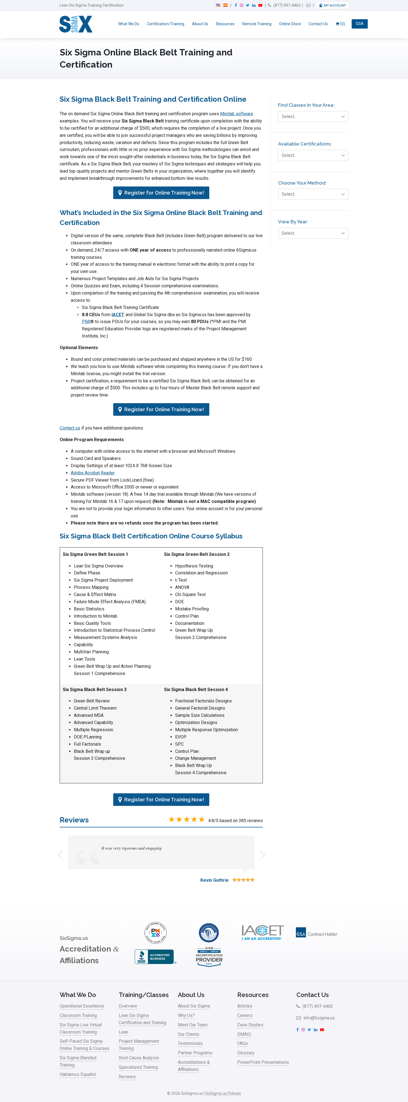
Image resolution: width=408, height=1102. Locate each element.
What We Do (128, 24)
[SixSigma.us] (75, 24)
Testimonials (190, 1043)
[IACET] (263, 942)
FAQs (242, 1043)
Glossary (246, 1052)
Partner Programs (195, 1052)
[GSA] (317, 942)
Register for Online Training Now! (163, 193)
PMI (86, 321)
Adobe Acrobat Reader (93, 472)
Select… (289, 116)
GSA (360, 24)
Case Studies (250, 1024)
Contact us (70, 428)
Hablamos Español (78, 1074)
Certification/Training (165, 24)
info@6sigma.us (318, 1018)
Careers (245, 1015)
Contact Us (318, 24)
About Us (200, 24)
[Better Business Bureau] (155, 966)
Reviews (127, 1076)
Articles (244, 1006)
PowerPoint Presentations (263, 1062)
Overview (128, 1006)
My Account (335, 5)
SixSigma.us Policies (223, 1093)
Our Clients (188, 1034)
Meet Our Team (193, 1024)
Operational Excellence (82, 1006)
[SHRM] (209, 966)
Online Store (290, 24)
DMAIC (244, 1034)
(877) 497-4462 (287, 5)
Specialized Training (138, 1067)
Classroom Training (78, 1015)
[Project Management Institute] (155, 942)
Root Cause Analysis (139, 1057)
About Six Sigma (194, 1006)
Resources (225, 24)
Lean (123, 1032)
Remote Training (256, 24)
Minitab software (236, 113)
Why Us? (186, 1015)
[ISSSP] (209, 942)
